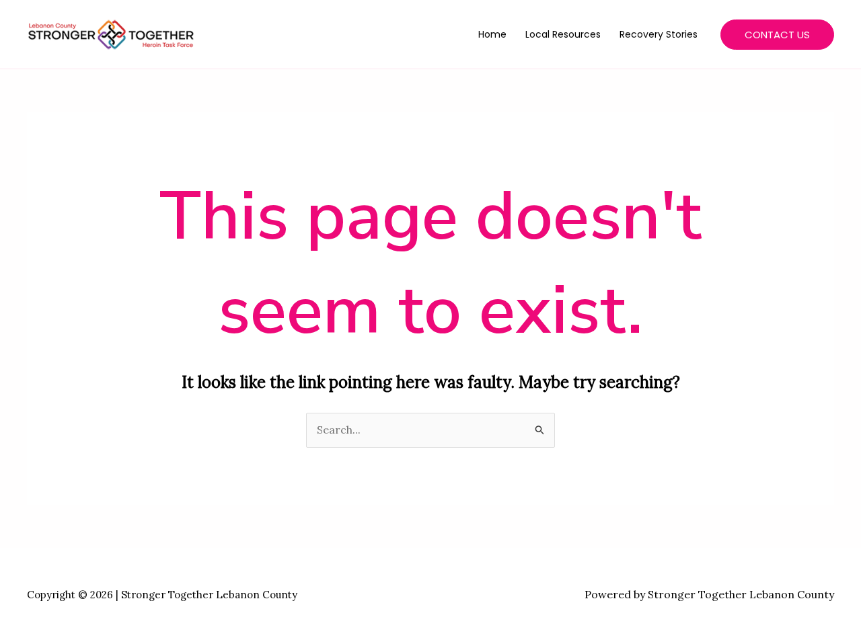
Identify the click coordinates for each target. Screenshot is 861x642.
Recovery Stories (659, 34)
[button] (777, 34)
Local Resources (563, 34)
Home (492, 34)
